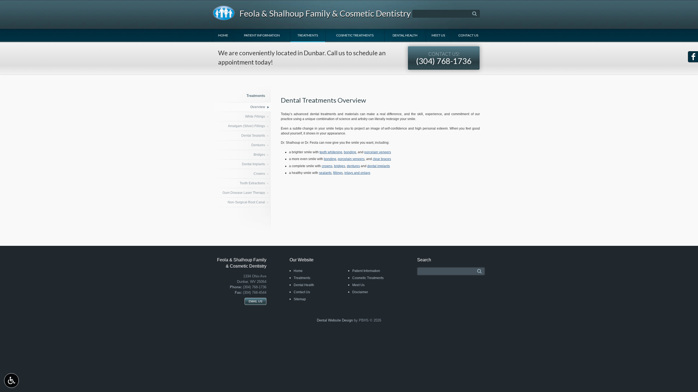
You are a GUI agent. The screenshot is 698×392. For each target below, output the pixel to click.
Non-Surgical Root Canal (246, 202)
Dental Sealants (253, 135)
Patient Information (262, 35)
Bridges (259, 155)
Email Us (255, 301)
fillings (338, 173)
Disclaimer (360, 292)
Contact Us (468, 35)
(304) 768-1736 (443, 58)
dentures (353, 166)
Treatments (307, 35)
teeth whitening (331, 152)
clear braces (382, 159)
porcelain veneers (377, 152)
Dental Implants (253, 164)
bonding (350, 152)
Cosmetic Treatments (355, 35)
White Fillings (255, 116)
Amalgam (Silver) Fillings (246, 126)
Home (223, 35)
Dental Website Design (335, 320)
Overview (257, 107)
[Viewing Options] (11, 380)
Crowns (259, 174)
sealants (325, 173)
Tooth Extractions (252, 183)
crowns (327, 166)
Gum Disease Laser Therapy (243, 193)
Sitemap (300, 299)
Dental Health (405, 35)
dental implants (378, 166)
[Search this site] (475, 14)
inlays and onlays (357, 173)
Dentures (258, 145)
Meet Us (438, 35)
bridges (339, 166)
